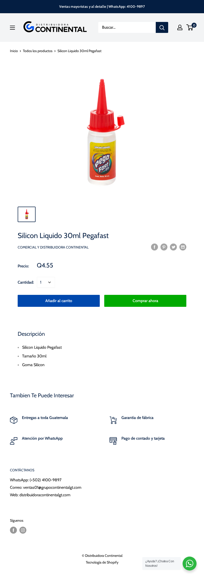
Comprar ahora (145, 300)
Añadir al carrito (58, 300)
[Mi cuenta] (179, 27)
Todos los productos (37, 51)
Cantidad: (26, 282)
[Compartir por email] (182, 246)
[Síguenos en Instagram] (22, 530)
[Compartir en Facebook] (154, 246)
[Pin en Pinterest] (163, 246)
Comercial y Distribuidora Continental (53, 247)
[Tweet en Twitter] (173, 246)
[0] (190, 27)
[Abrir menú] (12, 28)
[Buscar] (162, 27)
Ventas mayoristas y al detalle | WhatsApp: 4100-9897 (102, 6)
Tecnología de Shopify (102, 562)
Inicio (14, 51)
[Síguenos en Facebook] (13, 530)
